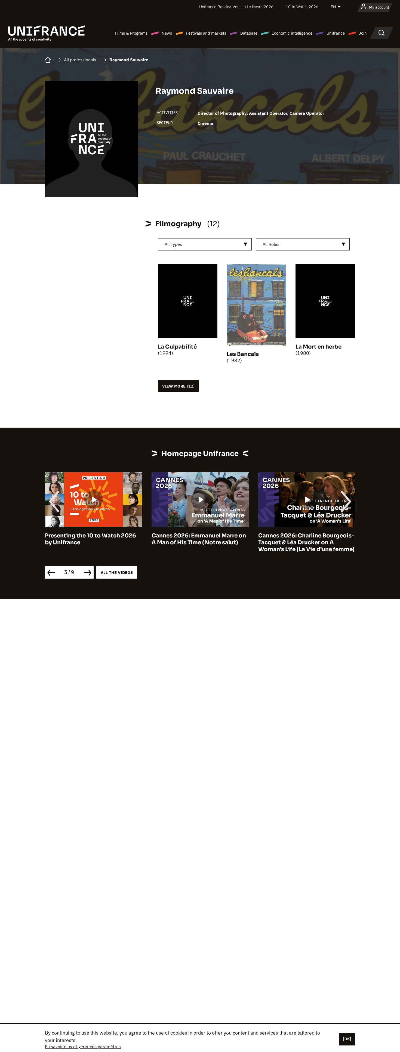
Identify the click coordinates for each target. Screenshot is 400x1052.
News (167, 33)
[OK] (347, 1038)
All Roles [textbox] (271, 244)
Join (363, 33)
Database (248, 33)
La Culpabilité (177, 346)
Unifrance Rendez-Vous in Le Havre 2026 (236, 6)
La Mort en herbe (318, 346)
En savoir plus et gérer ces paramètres (83, 1046)
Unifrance (336, 33)
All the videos (117, 572)
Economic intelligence (292, 33)
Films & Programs (131, 33)
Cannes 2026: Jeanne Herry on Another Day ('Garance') (300, 539)
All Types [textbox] (173, 244)
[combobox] (205, 244)
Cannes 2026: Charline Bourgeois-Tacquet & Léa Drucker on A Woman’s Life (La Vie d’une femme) (200, 542)
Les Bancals (243, 354)
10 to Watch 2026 (302, 6)
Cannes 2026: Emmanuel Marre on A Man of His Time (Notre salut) (92, 539)
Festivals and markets (206, 33)
